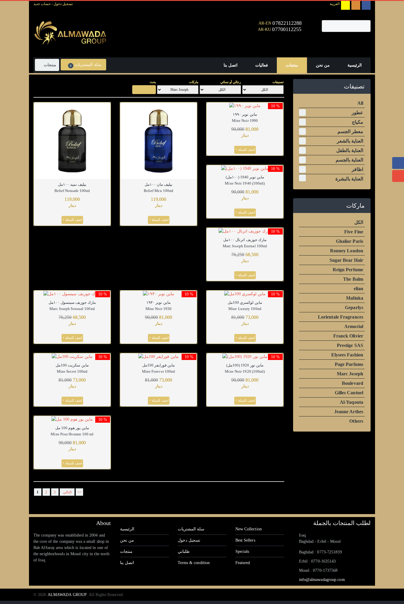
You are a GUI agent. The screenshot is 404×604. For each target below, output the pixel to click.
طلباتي (184, 551)
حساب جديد (42, 4)
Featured (242, 563)
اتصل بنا (127, 563)
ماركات (193, 82)
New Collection (248, 529)
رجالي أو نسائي (230, 82)
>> (79, 492)
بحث (153, 82)
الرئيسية (127, 529)
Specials (242, 551)
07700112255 (287, 29)
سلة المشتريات (191, 529)
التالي (67, 492)
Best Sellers (245, 540)
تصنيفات (278, 82)
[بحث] (144, 89)
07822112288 (287, 23)
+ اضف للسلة (72, 220)
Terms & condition (194, 563)
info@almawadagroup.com (322, 579)
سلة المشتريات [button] (85, 64)
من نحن (127, 540)
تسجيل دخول (63, 4)
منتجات (126, 551)
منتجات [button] (49, 65)
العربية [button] (335, 4)
